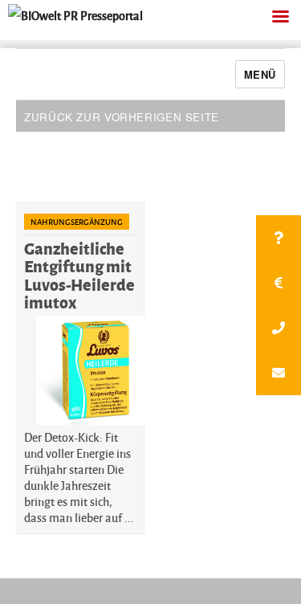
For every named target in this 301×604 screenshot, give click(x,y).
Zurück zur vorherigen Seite (121, 117)
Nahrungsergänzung (77, 221)
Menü (260, 74)
